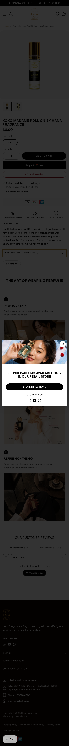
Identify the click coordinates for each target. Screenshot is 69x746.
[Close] (63, 344)
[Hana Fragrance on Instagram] (29, 401)
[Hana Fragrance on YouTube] (34, 401)
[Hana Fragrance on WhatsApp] (40, 401)
